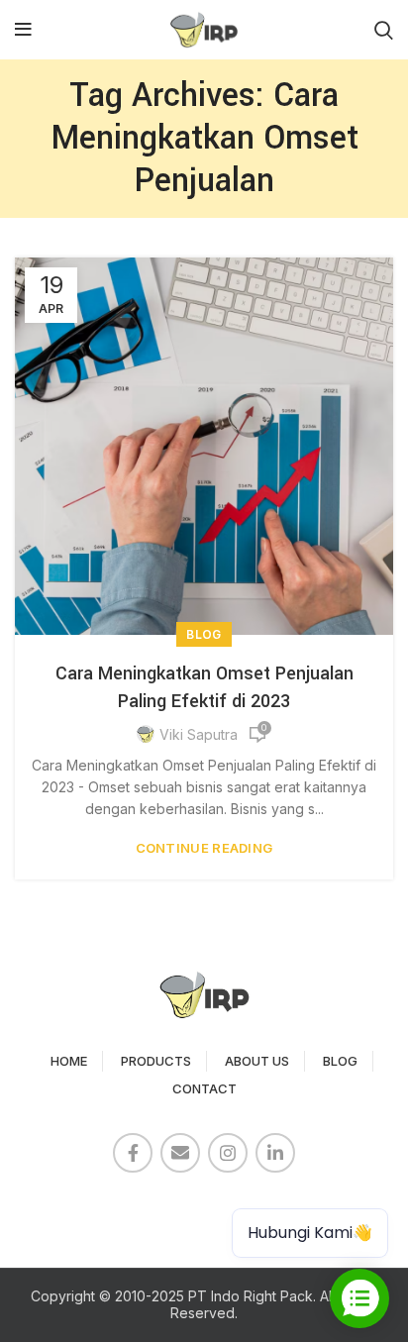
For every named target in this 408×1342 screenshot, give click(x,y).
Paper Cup (60, 1206)
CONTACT (204, 1088)
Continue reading (204, 848)
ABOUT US (257, 1061)
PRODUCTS (156, 1061)
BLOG (340, 1061)
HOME (69, 1061)
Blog (203, 634)
